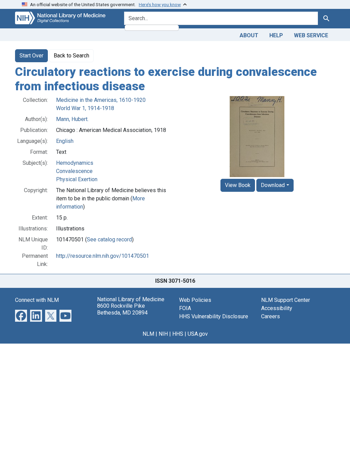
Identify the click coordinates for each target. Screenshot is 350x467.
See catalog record (109, 239)
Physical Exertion (76, 179)
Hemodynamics (74, 163)
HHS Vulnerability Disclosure (213, 316)
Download (273, 185)
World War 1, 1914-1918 (85, 108)
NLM (148, 334)
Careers (270, 316)
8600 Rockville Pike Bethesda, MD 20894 (122, 309)
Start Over (31, 55)
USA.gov (198, 334)
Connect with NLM (37, 300)
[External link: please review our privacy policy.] (21, 315)
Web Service (311, 35)
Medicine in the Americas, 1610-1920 (101, 100)
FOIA (185, 308)
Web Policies (195, 300)
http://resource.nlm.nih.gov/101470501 (102, 256)
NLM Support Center (285, 300)
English (64, 141)
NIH (163, 334)
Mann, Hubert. (72, 119)
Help (276, 35)
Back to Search (71, 55)
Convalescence (74, 171)
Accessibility (276, 308)
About (249, 35)
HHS (177, 334)
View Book (238, 185)
